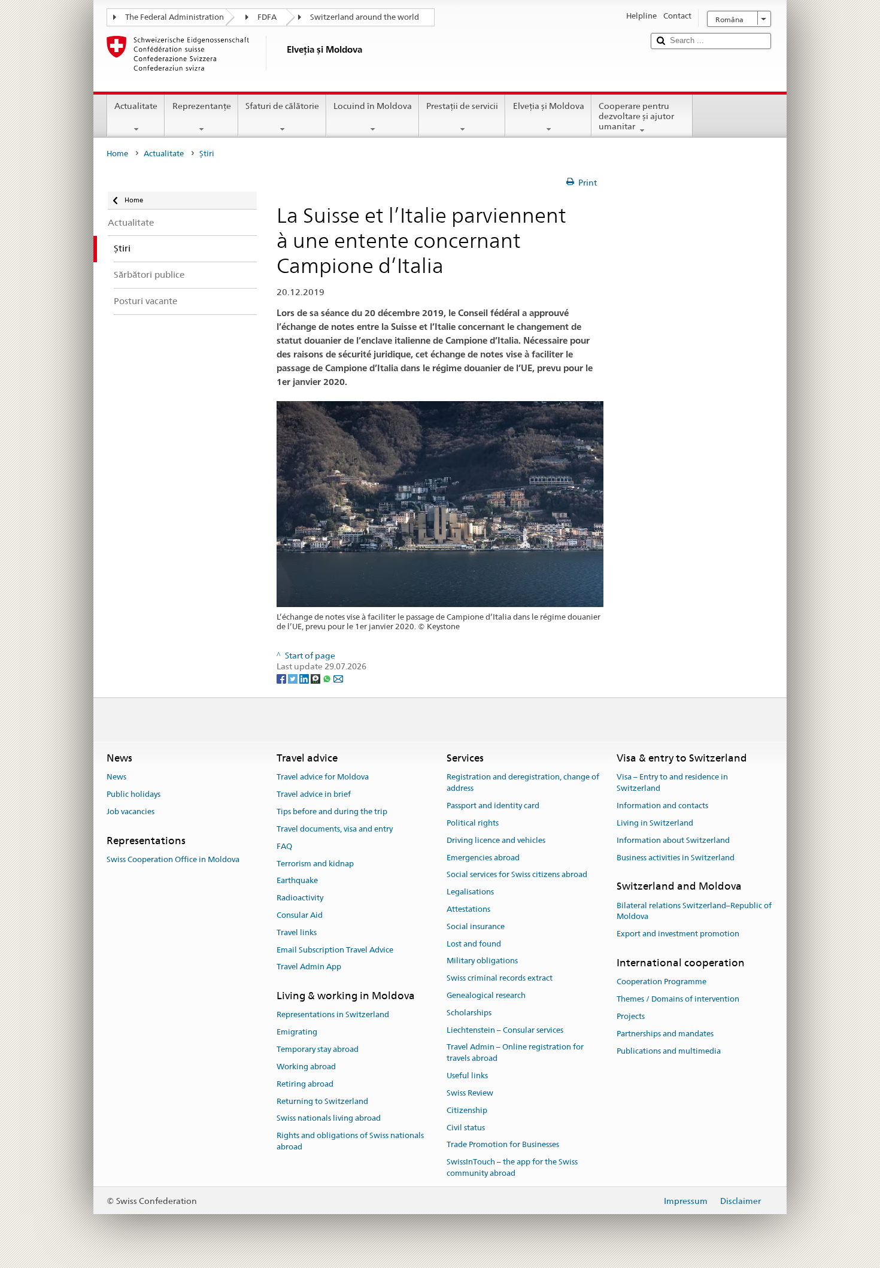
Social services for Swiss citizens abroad (517, 874)
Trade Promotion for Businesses (503, 1144)
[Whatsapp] (327, 677)
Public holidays (133, 794)
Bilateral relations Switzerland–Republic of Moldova (694, 911)
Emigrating (297, 1032)
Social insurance (476, 926)
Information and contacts (662, 805)
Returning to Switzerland (322, 1101)
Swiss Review (470, 1092)
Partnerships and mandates (665, 1033)
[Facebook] (282, 677)
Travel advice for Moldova (323, 777)
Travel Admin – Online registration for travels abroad (515, 1053)
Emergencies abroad (483, 857)
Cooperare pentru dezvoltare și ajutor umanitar (636, 116)
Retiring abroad (305, 1083)
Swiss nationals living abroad (329, 1118)
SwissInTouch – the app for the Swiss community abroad (512, 1167)
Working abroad (306, 1066)
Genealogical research (486, 995)
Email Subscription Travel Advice (335, 949)
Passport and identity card (493, 805)
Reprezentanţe (201, 106)
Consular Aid (300, 915)
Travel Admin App (309, 967)
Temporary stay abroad (318, 1049)
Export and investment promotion (678, 933)
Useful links (467, 1075)
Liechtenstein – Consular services (505, 1030)
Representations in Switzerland (333, 1015)
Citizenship (467, 1110)
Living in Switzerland (655, 822)
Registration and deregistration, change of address (523, 783)
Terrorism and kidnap (315, 863)
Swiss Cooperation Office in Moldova (173, 859)
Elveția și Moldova (548, 106)
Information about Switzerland (673, 840)
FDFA (267, 17)
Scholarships (469, 1012)
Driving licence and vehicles (496, 840)
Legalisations (470, 891)
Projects (631, 1016)
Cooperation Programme (661, 982)
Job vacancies (130, 811)
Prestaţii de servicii (462, 106)
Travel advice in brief (314, 794)
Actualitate (135, 106)
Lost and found (474, 943)
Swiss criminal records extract (500, 977)
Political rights (473, 822)
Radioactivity (300, 897)
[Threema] (316, 677)
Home (117, 153)
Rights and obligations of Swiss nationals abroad (350, 1141)
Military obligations (482, 961)
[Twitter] (293, 677)
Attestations (468, 909)
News (116, 777)
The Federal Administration (174, 17)
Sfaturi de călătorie (282, 106)
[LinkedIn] (305, 677)
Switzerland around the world (364, 17)
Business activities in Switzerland (676, 857)
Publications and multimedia (669, 1050)
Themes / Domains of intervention (678, 998)
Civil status (466, 1127)
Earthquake (297, 880)
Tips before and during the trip (332, 811)
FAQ (284, 846)
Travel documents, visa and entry (335, 828)
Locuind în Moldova (372, 106)
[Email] (338, 677)
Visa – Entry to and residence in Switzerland (672, 783)
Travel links (297, 932)
